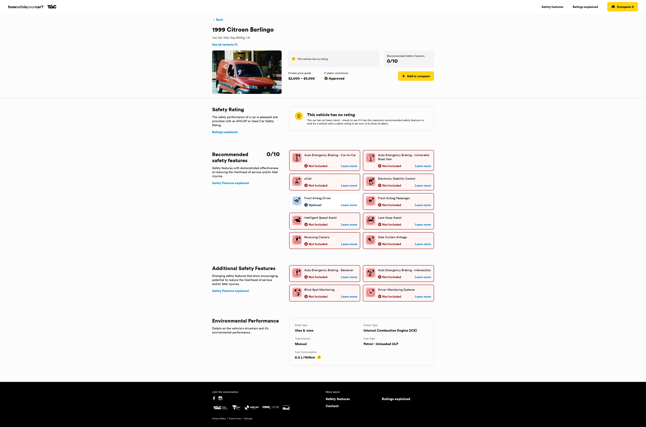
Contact (332, 406)
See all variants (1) (225, 44)
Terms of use (235, 418)
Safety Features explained (230, 183)
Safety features (552, 7)
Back (219, 19)
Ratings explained (585, 7)
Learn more (349, 166)
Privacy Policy (219, 418)
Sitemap (248, 418)
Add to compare (418, 76)
